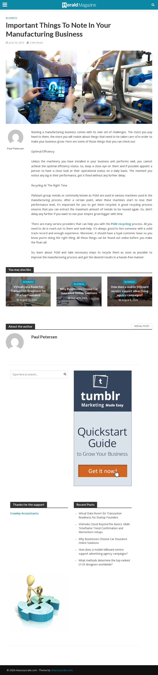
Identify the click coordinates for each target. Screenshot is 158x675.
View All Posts (141, 326)
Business (11, 18)
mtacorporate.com (61, 670)
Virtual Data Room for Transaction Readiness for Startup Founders (28, 291)
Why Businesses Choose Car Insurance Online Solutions (79, 291)
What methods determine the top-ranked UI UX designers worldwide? (104, 562)
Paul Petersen (15, 148)
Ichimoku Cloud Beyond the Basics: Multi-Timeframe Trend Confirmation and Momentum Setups (104, 528)
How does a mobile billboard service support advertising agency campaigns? (130, 291)
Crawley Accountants (24, 513)
